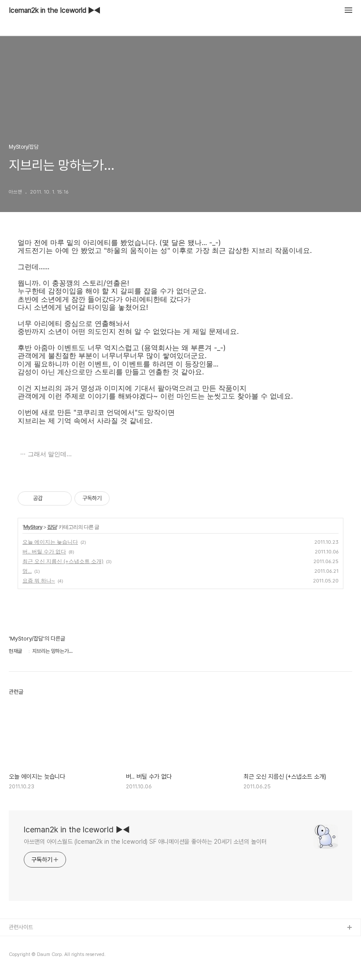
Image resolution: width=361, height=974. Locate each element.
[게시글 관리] (61, 498)
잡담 (52, 527)
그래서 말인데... (50, 454)
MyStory (32, 527)
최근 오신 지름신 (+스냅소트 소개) (62, 561)
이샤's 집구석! (25, 942)
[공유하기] (50, 498)
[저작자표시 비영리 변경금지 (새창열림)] (121, 498)
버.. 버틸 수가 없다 (44, 551)
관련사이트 (21, 927)
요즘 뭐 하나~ (38, 580)
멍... (27, 571)
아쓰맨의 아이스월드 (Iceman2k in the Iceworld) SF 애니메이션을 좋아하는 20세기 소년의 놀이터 (145, 841)
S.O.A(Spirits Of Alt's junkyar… (47, 956)
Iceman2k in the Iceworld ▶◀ (54, 11)
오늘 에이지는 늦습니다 (50, 541)
